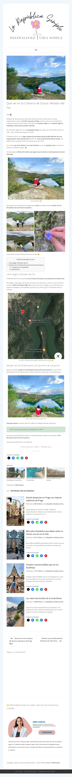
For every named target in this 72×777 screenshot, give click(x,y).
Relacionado (15, 269)
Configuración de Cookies (46, 771)
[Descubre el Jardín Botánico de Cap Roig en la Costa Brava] (16, 472)
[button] (20, 221)
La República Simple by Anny (54, 504)
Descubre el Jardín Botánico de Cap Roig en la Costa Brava (15, 479)
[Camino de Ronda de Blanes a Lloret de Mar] (36, 472)
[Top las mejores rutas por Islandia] (56, 472)
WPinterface (56, 763)
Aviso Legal (19, 771)
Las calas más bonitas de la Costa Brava (43, 598)
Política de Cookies (30, 771)
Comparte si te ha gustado (19, 267)
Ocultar (32, 259)
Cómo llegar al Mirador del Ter (18, 263)
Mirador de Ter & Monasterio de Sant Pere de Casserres (26, 265)
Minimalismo (19, 485)
